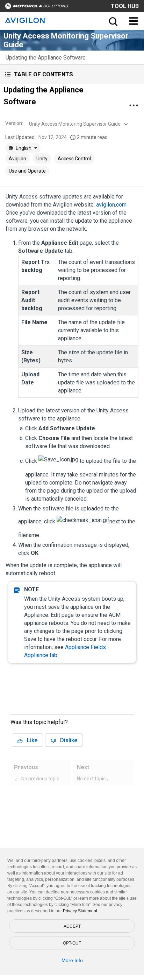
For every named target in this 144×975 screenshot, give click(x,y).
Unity (42, 158)
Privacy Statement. (80, 910)
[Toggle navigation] (134, 21)
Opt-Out (72, 943)
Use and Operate (27, 171)
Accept (72, 926)
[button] (72, 74)
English (23, 148)
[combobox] (77, 123)
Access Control (74, 158)
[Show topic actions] (134, 105)
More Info (72, 960)
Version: (14, 123)
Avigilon (17, 158)
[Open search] (113, 21)
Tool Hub (125, 6)
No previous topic (40, 778)
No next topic (91, 778)
